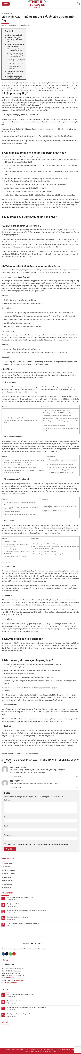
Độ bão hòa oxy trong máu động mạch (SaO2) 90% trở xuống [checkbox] (25, 188)
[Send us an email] (6, 954)
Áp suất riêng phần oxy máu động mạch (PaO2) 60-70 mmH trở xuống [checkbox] (28, 191)
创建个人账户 (14, 781)
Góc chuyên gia (6, 866)
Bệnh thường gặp (6, 863)
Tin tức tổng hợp (6, 884)
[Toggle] (79, 863)
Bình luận (7, 800)
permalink (37, 753)
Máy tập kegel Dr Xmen (14, 904)
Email (6, 826)
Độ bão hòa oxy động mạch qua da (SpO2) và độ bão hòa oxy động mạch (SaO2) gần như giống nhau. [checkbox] (39, 195)
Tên (5, 817)
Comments (11, 899)
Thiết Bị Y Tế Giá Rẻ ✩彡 (24, 25)
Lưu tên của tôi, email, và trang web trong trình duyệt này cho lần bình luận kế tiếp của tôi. (38, 844)
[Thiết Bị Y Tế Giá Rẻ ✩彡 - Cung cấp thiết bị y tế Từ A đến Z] (37, 4)
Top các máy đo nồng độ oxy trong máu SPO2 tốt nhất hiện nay (26, 910)
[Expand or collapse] (24, 31)
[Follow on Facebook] (3, 954)
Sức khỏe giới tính (7, 880)
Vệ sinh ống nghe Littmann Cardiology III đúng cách (23, 923)
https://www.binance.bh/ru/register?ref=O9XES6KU (28, 772)
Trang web (7, 835)
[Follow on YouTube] (14, 954)
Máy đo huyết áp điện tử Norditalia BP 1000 (20, 897)
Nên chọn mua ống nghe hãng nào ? (18, 917)
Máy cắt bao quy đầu (8, 870)
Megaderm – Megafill (8, 873)
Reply (78, 776)
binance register (16, 767)
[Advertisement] (40, 1040)
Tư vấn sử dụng (6, 13)
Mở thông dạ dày (6, 877)
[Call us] (10, 954)
